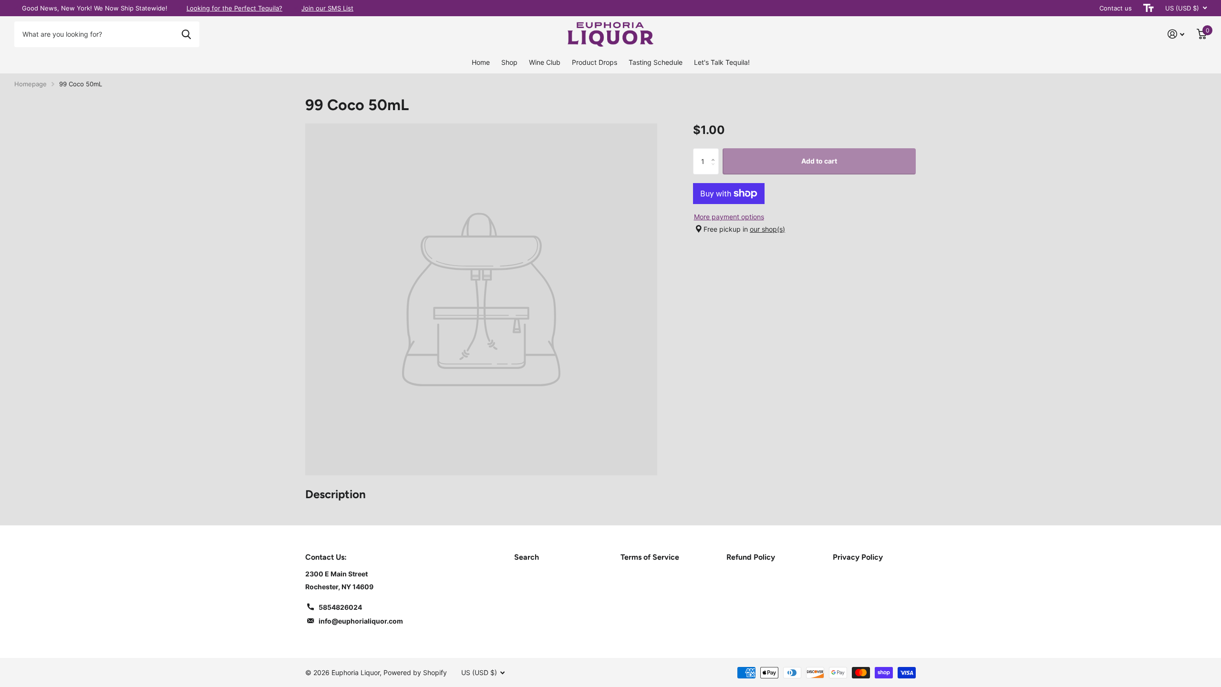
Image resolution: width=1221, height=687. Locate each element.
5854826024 (340, 607)
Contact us (1115, 8)
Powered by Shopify (415, 672)
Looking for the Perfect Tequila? (234, 8)
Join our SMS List (327, 8)
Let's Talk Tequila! (722, 62)
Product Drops (594, 62)
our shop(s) (767, 229)
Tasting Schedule (656, 62)
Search (526, 557)
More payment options (729, 217)
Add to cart (819, 161)
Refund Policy (750, 557)
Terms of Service (650, 557)
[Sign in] (1176, 34)
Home (481, 62)
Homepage (30, 84)
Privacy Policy (858, 557)
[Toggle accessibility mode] (1148, 8)
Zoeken (186, 34)
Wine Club (544, 62)
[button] (715, 152)
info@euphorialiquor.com (361, 621)
